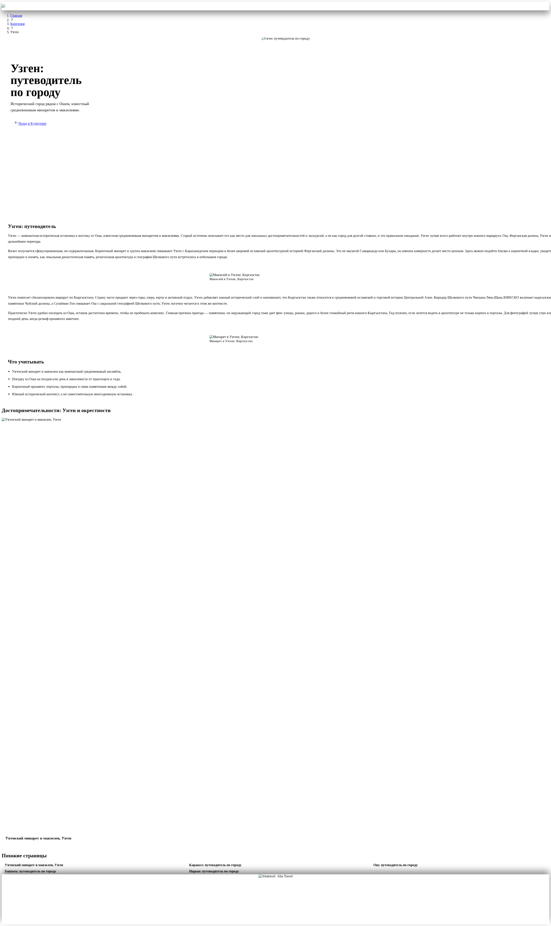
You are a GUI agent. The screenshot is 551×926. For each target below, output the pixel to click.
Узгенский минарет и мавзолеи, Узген (34, 865)
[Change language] (543, 6)
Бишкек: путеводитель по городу (30, 871)
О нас (261, 895)
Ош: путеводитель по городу (395, 865)
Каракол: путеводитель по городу (215, 865)
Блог (261, 901)
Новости (275, 907)
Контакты (317, 6)
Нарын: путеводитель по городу (214, 871)
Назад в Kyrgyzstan (32, 124)
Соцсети (289, 901)
